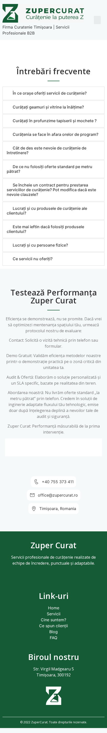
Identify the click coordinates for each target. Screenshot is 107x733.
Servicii (53, 613)
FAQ (53, 637)
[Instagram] (60, 581)
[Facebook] (47, 581)
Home (53, 607)
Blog (53, 631)
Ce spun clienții (53, 625)
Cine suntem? (53, 619)
